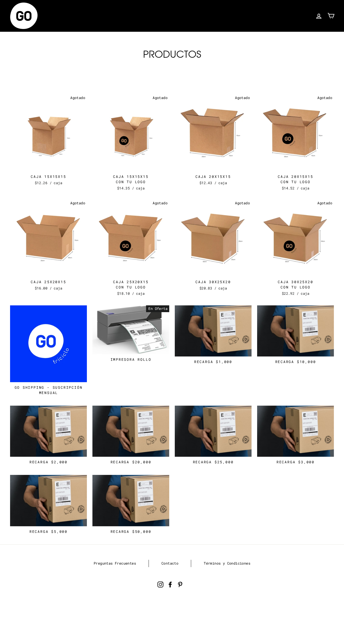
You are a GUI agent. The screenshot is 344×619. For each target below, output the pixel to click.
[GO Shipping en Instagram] (160, 584)
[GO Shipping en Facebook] (170, 584)
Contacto (169, 563)
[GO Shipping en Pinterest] (180, 584)
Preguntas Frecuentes (115, 563)
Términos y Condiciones (227, 563)
